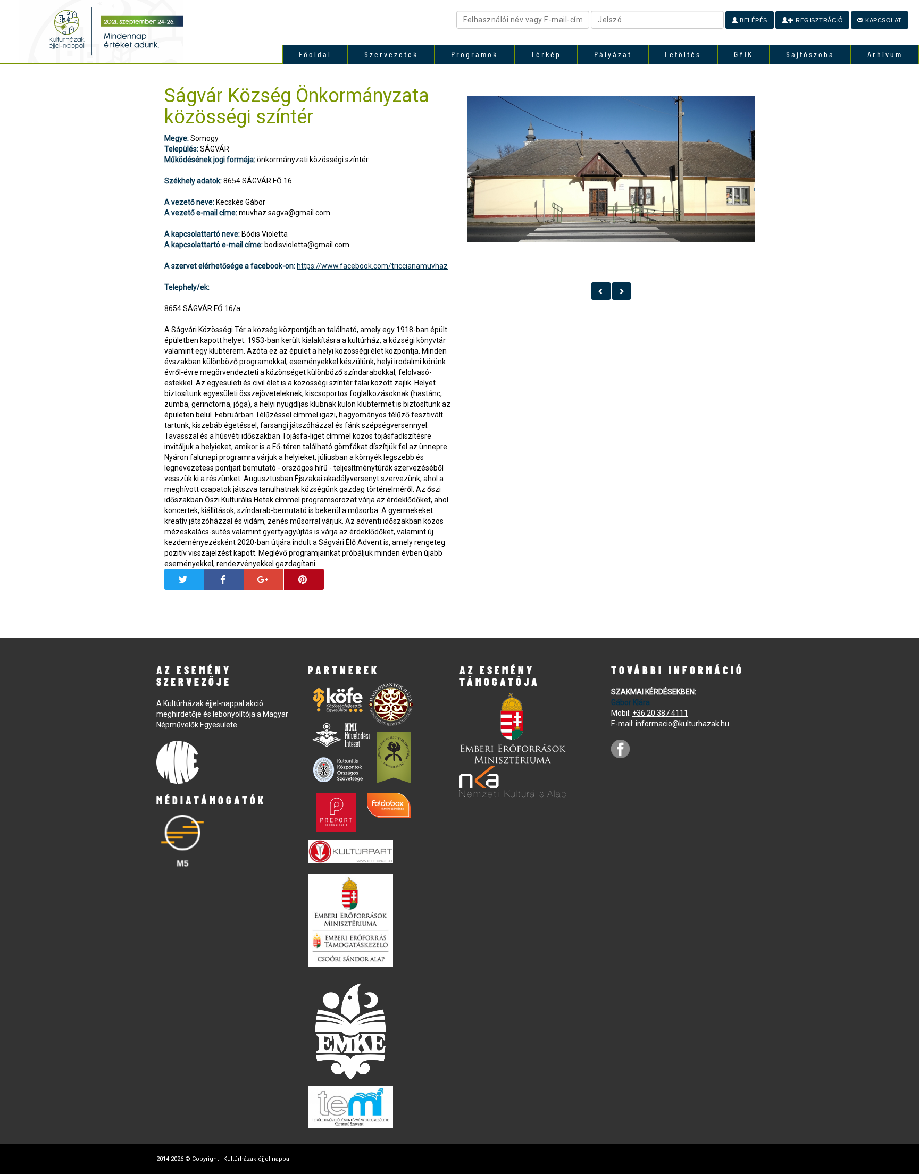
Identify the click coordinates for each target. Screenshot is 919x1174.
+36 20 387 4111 (660, 713)
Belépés (752, 20)
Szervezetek (391, 54)
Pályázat (613, 54)
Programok (474, 54)
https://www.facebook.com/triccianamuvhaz (372, 266)
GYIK (743, 54)
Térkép (546, 54)
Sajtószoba (810, 54)
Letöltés (683, 54)
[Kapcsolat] (601, 291)
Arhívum (885, 54)
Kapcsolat (883, 20)
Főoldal (315, 54)
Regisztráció (818, 20)
